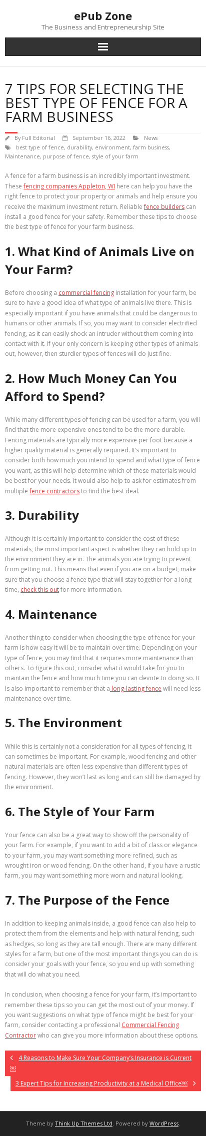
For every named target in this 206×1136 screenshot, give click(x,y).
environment (112, 147)
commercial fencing (86, 292)
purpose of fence (66, 156)
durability (79, 147)
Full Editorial (38, 137)
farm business (151, 147)
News (151, 137)
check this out (39, 589)
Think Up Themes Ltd (83, 1123)
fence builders (164, 206)
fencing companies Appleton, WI (69, 186)
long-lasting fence (136, 688)
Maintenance (22, 156)
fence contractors (55, 491)
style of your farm (115, 156)
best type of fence (40, 147)
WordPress (164, 1123)
